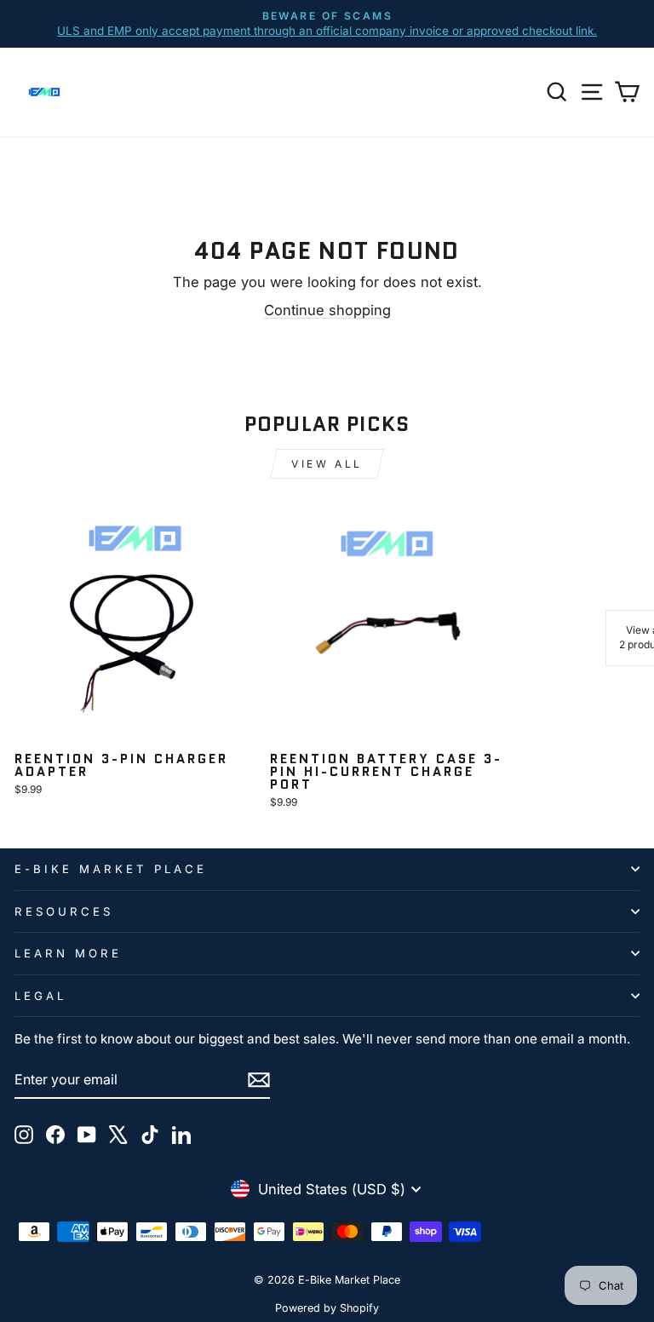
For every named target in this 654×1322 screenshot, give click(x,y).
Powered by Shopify (327, 1308)
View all (327, 463)
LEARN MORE (68, 953)
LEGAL (40, 996)
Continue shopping (327, 310)
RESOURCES (63, 911)
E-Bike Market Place (110, 869)
